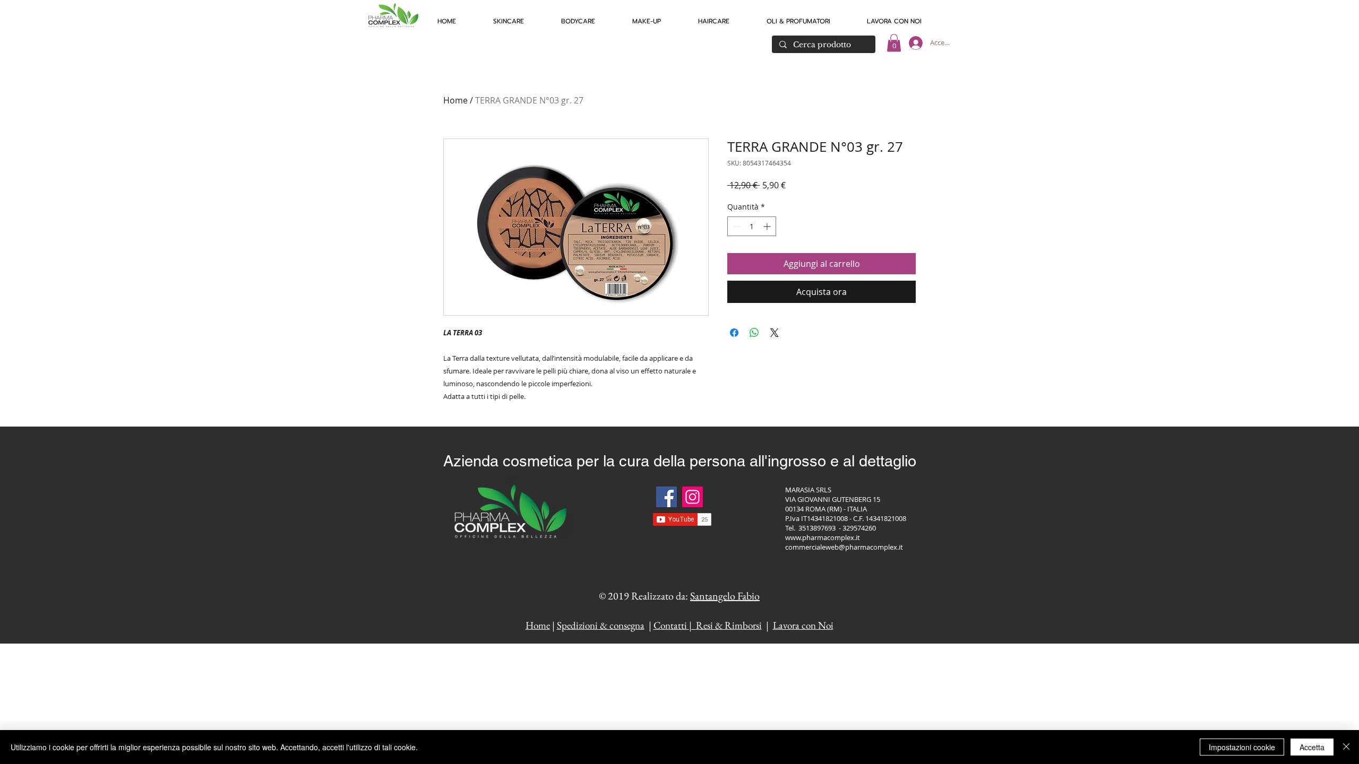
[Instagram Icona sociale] (692, 497)
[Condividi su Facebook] (734, 332)
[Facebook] (666, 497)
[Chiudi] (1346, 747)
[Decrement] (735, 226)
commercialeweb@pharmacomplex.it (844, 547)
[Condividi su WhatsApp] (754, 332)
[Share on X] (774, 332)
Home (455, 100)
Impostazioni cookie (1242, 747)
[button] (509, 17)
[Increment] (768, 226)
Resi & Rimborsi (729, 625)
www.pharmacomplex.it (822, 537)
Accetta (1312, 747)
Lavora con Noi (803, 625)
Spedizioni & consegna (600, 625)
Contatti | (674, 625)
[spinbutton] (751, 226)
